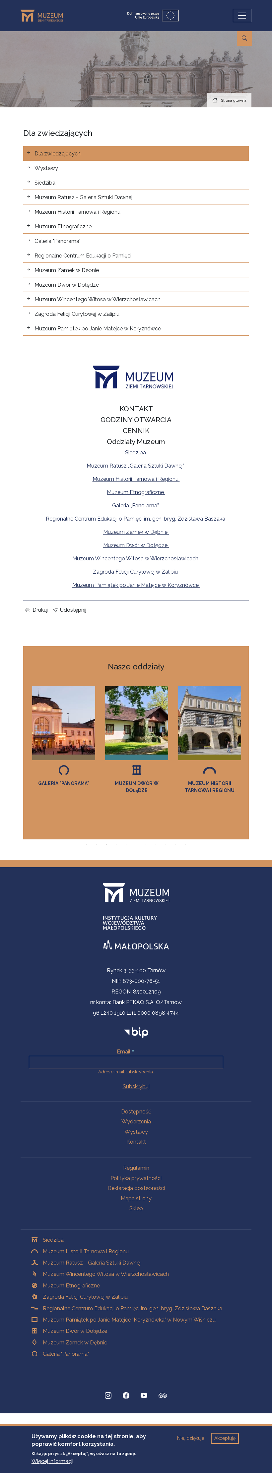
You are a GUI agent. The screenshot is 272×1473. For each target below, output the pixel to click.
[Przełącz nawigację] (242, 15)
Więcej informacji (52, 1461)
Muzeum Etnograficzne (63, 226)
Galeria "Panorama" (57, 241)
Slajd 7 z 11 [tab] (146, 844)
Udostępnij (73, 610)
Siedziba (44, 183)
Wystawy (46, 168)
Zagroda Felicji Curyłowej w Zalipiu (76, 314)
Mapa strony (136, 1198)
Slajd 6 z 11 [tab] (136, 844)
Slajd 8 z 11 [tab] (156, 844)
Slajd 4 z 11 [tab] (116, 844)
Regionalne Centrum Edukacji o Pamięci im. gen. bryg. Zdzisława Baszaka (136, 519)
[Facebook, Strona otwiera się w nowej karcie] (126, 1395)
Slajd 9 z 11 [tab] (166, 844)
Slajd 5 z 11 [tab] (126, 844)
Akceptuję (225, 1438)
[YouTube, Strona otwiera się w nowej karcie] (144, 1395)
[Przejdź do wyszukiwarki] (244, 38)
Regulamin (136, 1168)
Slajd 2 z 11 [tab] (96, 844)
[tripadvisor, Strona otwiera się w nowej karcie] (163, 1396)
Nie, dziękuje (190, 1438)
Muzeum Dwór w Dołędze (66, 285)
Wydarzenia (136, 1121)
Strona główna (233, 100)
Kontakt (136, 1142)
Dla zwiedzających (57, 153)
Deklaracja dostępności (136, 1188)
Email (123, 1051)
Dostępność (136, 1111)
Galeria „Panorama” (136, 505)
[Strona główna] (44, 16)
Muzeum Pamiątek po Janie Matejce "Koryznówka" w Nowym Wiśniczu (129, 1320)
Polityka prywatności (136, 1178)
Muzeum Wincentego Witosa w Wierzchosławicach (97, 299)
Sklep (136, 1208)
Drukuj (40, 610)
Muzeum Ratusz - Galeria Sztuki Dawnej (83, 197)
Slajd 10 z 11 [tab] (175, 844)
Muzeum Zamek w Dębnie (66, 270)
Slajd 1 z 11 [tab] (86, 844)
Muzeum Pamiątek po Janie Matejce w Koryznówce (97, 328)
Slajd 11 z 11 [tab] (185, 844)
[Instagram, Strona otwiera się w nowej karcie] (108, 1395)
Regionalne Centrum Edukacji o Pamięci (82, 256)
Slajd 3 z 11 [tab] (106, 844)
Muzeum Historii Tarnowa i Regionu (77, 212)
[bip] (136, 1032)
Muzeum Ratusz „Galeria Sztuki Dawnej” (136, 466)
